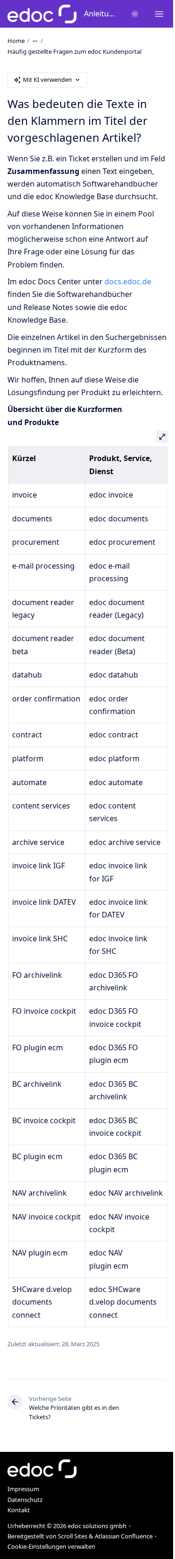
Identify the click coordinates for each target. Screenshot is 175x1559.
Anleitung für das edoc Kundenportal (101, 13)
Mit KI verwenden (47, 79)
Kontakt (18, 1510)
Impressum (23, 1489)
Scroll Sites (72, 1536)
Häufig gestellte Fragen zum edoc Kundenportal (74, 51)
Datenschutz (24, 1499)
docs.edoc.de (128, 281)
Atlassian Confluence (124, 1536)
